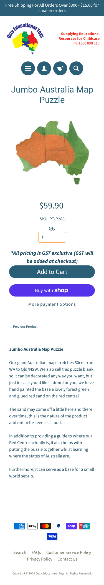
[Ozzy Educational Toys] (25, 39)
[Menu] (28, 68)
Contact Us (67, 559)
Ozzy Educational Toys (50, 573)
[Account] (44, 68)
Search (19, 552)
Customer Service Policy (68, 552)
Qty (52, 228)
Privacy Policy (39, 559)
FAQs (36, 552)
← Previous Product (23, 326)
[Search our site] (76, 68)
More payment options (52, 304)
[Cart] (60, 68)
